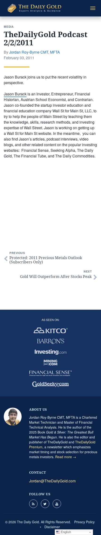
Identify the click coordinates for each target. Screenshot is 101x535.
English (65, 532)
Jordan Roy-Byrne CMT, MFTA (34, 52)
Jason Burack (15, 94)
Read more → (65, 456)
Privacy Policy (84, 521)
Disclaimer (52, 526)
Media (9, 26)
